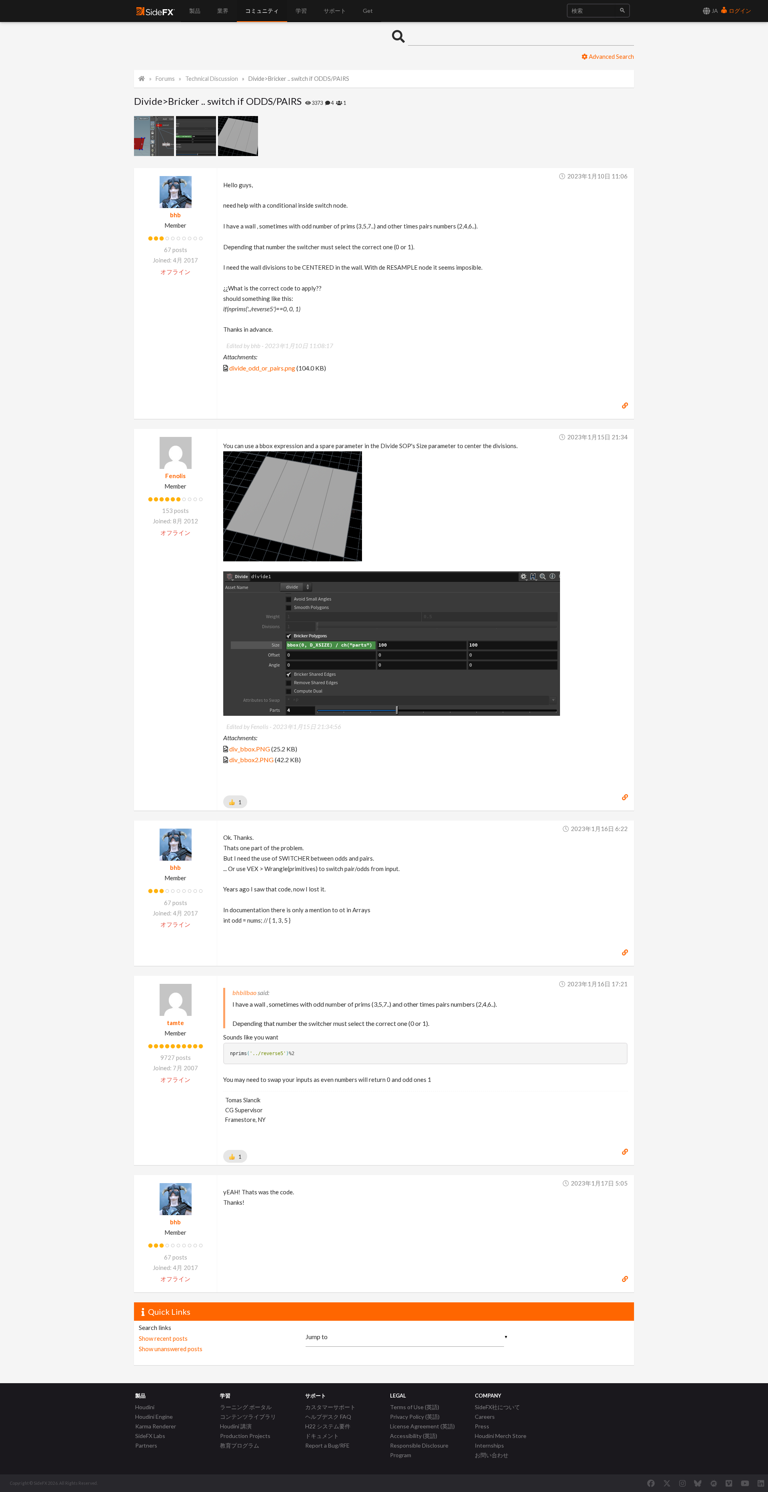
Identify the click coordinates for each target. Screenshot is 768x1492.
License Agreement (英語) (422, 1426)
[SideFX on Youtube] (745, 1483)
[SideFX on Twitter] (667, 1483)
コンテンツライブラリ (248, 1416)
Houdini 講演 (236, 1426)
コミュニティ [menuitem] (262, 10)
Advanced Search (611, 56)
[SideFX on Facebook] (651, 1483)
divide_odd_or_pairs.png (262, 368)
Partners (146, 1445)
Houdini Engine (154, 1416)
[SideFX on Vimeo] (729, 1483)
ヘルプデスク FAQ (328, 1416)
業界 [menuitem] (222, 10)
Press (482, 1426)
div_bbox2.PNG (251, 759)
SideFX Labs (150, 1435)
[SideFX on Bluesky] (698, 1483)
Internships (489, 1445)
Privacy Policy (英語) (415, 1416)
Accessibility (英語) (413, 1435)
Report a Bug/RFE (327, 1445)
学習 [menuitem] (301, 10)
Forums (165, 78)
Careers (485, 1416)
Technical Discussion (211, 78)
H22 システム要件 (327, 1426)
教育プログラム (239, 1445)
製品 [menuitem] (194, 10)
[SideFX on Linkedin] (761, 1483)
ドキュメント (322, 1435)
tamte (175, 1022)
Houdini (144, 1407)
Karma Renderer (155, 1426)
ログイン (739, 10)
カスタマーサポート (330, 1407)
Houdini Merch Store (500, 1435)
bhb (175, 214)
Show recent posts (163, 1338)
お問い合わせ (491, 1455)
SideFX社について (497, 1407)
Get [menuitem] (368, 10)
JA (714, 10)
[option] (155, 136)
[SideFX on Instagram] (682, 1483)
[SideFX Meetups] (714, 1483)
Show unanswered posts (170, 1348)
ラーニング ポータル (246, 1407)
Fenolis (175, 475)
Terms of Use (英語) (414, 1407)
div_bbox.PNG (249, 749)
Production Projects (245, 1435)
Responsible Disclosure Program (419, 1450)
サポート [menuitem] (335, 10)
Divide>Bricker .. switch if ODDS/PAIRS (298, 78)
